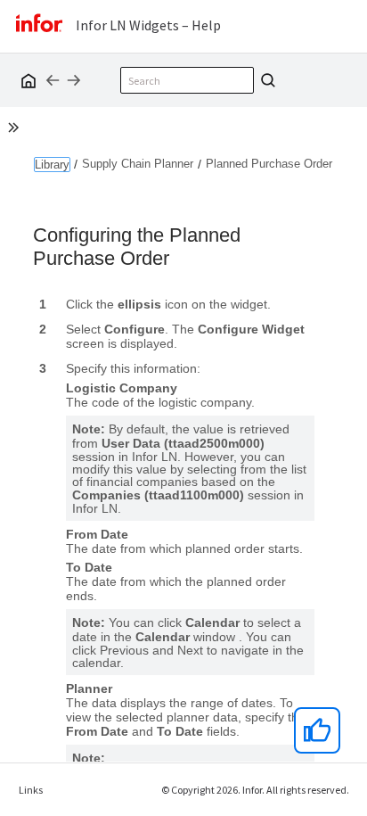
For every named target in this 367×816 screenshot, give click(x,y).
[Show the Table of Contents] (16, 130)
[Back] (52, 80)
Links (31, 789)
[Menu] (349, 79)
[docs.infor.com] (25, 80)
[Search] (265, 80)
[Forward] (74, 80)
